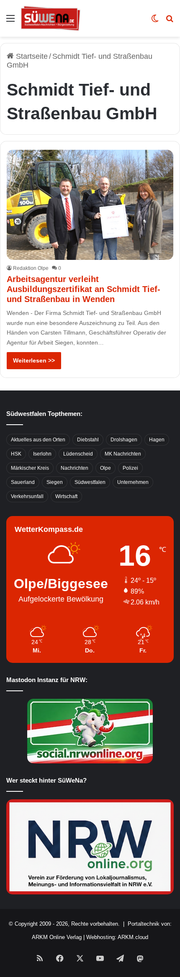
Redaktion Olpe (31, 268)
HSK (16, 454)
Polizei (130, 468)
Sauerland (23, 482)
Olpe (105, 468)
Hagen (157, 440)
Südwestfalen (90, 482)
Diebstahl (88, 440)
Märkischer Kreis (30, 468)
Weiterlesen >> (34, 360)
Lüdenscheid (78, 454)
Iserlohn (42, 454)
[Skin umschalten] (155, 21)
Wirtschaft (66, 496)
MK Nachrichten (123, 454)
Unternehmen (133, 482)
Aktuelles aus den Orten (38, 440)
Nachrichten (74, 468)
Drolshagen (124, 440)
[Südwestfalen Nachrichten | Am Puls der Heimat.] (50, 18)
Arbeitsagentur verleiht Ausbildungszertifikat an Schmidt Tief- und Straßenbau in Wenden (83, 289)
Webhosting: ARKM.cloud (117, 937)
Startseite (31, 56)
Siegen (54, 482)
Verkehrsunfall (27, 496)
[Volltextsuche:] (169, 21)
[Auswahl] (10, 21)
